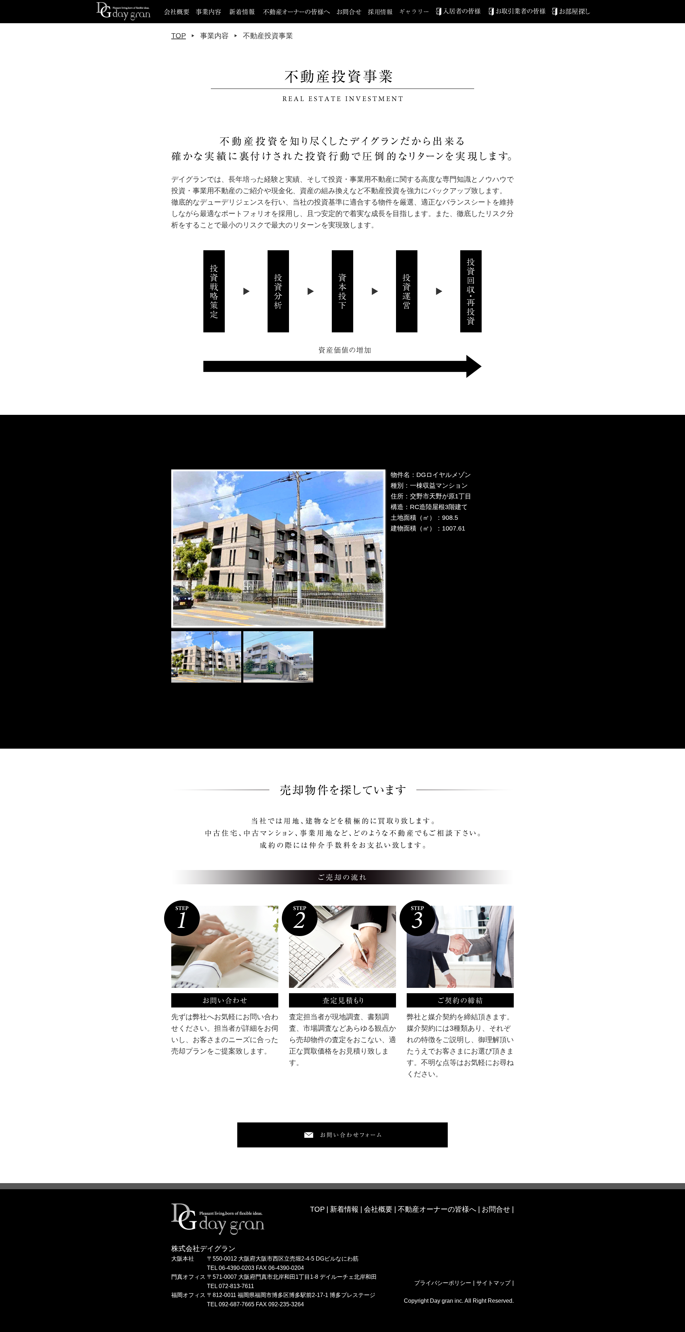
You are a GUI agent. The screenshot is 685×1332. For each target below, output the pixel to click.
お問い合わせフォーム (342, 1134)
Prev (180, 548)
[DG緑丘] (278, 548)
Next (376, 548)
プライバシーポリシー (442, 1283)
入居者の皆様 (458, 11)
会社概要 (378, 1209)
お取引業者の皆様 (516, 11)
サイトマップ (493, 1283)
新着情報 (242, 11)
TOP (178, 36)
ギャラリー (417, 11)
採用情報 (384, 11)
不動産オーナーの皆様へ (296, 11)
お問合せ (352, 11)
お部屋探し (570, 11)
